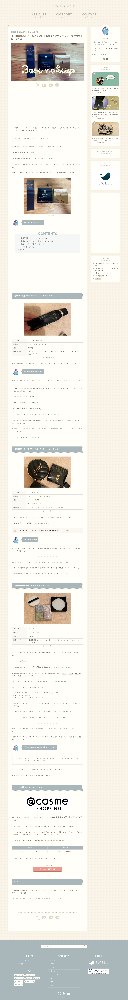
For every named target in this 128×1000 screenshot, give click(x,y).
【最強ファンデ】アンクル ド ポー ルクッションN (37, 241)
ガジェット (31, 975)
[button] (38, 85)
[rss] (64, 993)
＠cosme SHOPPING (47, 869)
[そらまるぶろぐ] (64, 7)
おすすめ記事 (20, 975)
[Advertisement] (47, 108)
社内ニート (19, 981)
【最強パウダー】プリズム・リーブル (32, 244)
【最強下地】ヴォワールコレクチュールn (33, 238)
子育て (30, 978)
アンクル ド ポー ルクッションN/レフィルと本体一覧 (46, 507)
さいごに (23, 250)
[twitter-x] (104, 59)
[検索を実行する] (84, 946)
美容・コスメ (30, 981)
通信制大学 (19, 984)
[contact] (107, 59)
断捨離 (38, 978)
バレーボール (20, 978)
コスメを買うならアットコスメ (30, 247)
